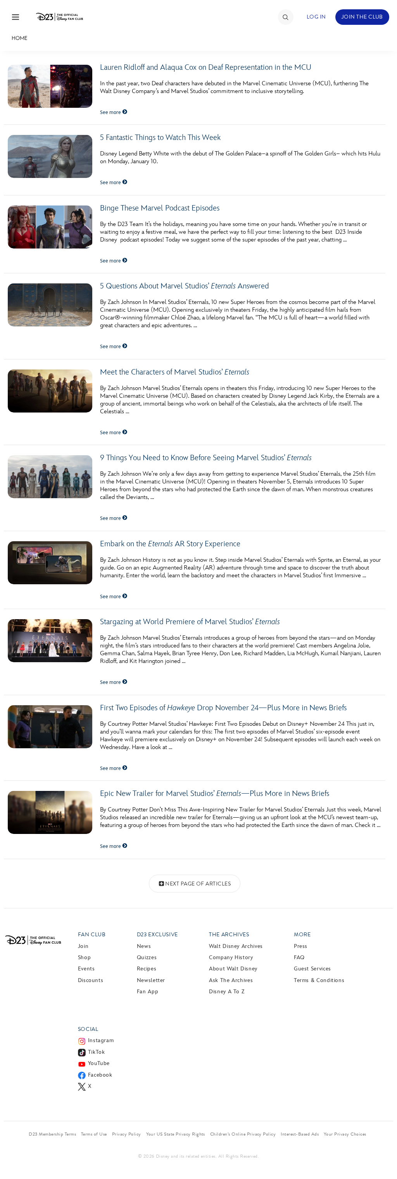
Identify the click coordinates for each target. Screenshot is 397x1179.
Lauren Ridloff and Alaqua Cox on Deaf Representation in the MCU (205, 67)
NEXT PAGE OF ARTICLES (198, 884)
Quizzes (147, 957)
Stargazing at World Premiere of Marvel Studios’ (190, 622)
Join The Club (362, 17)
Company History (231, 957)
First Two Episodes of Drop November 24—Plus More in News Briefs (223, 708)
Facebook (100, 1075)
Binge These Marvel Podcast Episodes (159, 208)
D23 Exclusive (157, 934)
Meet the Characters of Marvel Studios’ (174, 372)
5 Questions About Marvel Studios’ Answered (184, 286)
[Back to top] (382, 1156)
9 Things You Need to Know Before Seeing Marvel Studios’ (206, 458)
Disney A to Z (226, 991)
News (144, 946)
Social (88, 1029)
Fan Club (92, 934)
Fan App (147, 991)
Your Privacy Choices (345, 1134)
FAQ (299, 957)
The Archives (229, 934)
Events (86, 968)
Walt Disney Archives (236, 946)
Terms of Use (94, 1134)
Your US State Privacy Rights (175, 1134)
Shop (84, 957)
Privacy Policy (126, 1134)
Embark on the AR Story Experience (170, 544)
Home (20, 38)
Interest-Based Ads (300, 1134)
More (302, 934)
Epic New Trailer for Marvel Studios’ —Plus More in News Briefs (214, 793)
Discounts (91, 980)
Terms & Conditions (319, 980)
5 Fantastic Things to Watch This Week (160, 137)
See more (111, 112)
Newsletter (151, 980)
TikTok (96, 1052)
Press (300, 946)
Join (83, 946)
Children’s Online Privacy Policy (243, 1134)
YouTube (99, 1063)
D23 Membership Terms (52, 1134)
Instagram (101, 1040)
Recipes (146, 968)
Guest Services (312, 968)
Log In (316, 17)
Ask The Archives (231, 980)
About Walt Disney (233, 968)
